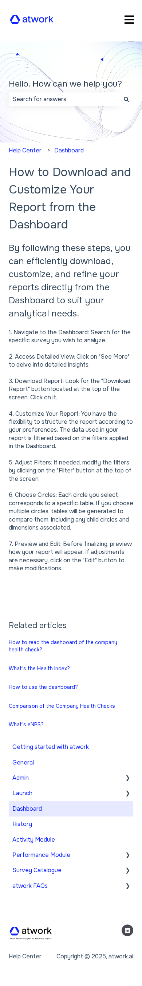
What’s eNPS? (26, 724)
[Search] (126, 99)
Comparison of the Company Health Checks (62, 706)
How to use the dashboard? (43, 687)
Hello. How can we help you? (65, 84)
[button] (127, 778)
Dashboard (69, 150)
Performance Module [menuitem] (41, 855)
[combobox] (64, 99)
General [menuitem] (23, 762)
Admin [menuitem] (20, 778)
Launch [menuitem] (22, 793)
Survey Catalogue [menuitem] (37, 870)
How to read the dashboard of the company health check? (63, 646)
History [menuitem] (22, 824)
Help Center (25, 150)
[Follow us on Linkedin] (127, 930)
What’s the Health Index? (39, 668)
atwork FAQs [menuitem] (30, 886)
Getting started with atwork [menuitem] (50, 747)
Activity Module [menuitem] (33, 839)
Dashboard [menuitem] (27, 809)
